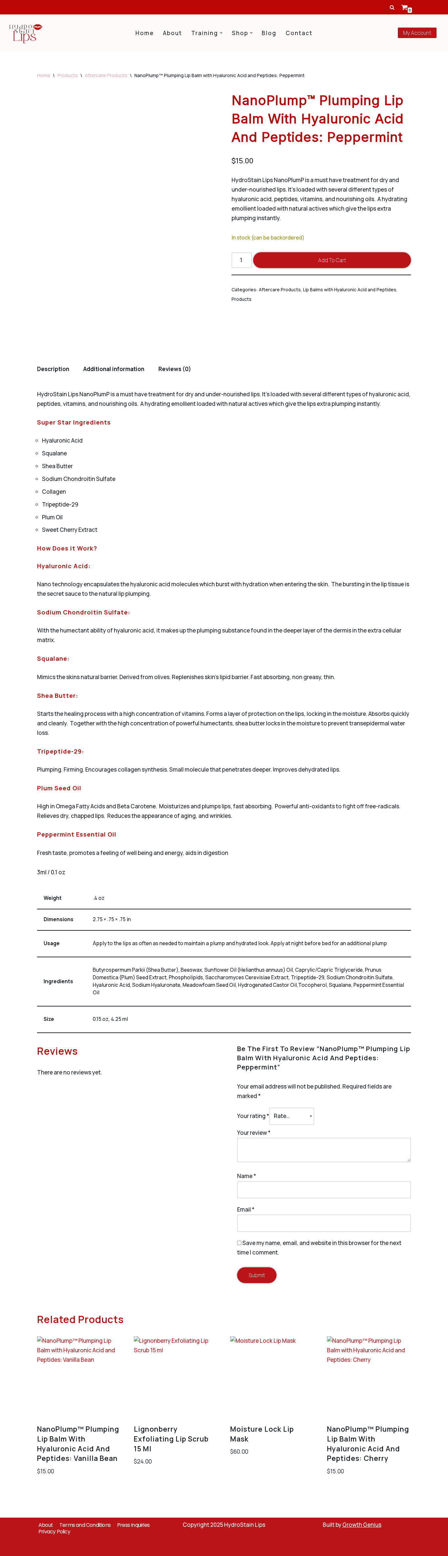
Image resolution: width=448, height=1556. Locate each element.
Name (246, 1176)
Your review (254, 1132)
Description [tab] (53, 369)
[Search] (392, 7)
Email (246, 1209)
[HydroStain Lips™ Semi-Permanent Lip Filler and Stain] (26, 32)
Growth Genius (361, 1524)
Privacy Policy (54, 1531)
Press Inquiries (133, 1525)
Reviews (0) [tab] (174, 369)
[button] (221, 32)
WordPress (99, 1547)
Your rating (253, 1116)
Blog (269, 33)
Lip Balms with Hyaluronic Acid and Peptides (349, 289)
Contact (299, 33)
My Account (417, 32)
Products (67, 75)
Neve (44, 1547)
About (172, 33)
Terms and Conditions (85, 1525)
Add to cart (332, 260)
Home (144, 33)
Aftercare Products (106, 75)
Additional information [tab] (113, 369)
